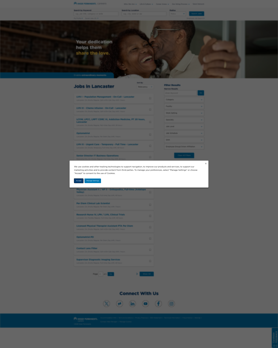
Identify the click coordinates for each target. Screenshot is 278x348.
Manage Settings (92, 180)
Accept (78, 180)
